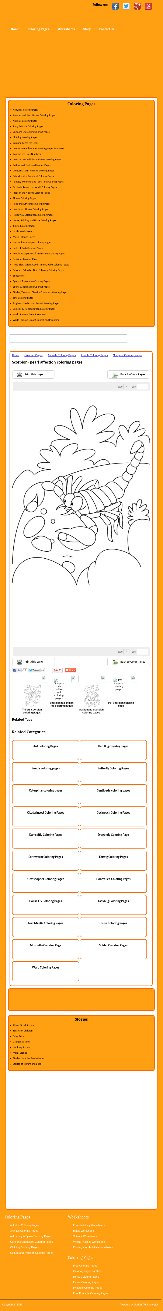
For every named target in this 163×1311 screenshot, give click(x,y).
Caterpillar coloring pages (45, 790)
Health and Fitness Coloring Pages (30, 209)
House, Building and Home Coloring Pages (34, 220)
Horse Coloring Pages (86, 1276)
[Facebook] (115, 6)
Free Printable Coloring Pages (90, 1293)
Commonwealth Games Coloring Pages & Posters (38, 148)
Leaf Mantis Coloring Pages (45, 923)
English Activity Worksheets (89, 1225)
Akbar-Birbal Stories (23, 1025)
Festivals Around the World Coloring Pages (35, 187)
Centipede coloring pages (113, 790)
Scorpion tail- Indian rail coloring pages (61, 704)
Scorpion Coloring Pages (127, 355)
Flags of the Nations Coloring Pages (31, 193)
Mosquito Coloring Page (45, 945)
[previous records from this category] (139, 386)
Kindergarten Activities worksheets (93, 1247)
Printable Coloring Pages (87, 1287)
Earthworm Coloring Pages (45, 857)
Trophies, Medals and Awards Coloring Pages (36, 303)
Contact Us (106, 29)
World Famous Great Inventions (29, 314)
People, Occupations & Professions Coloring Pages (39, 253)
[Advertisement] (81, 65)
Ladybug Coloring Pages (113, 901)
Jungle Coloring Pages (24, 226)
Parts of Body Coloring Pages (28, 248)
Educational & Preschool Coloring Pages (33, 176)
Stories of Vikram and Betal (27, 1064)
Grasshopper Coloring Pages (45, 879)
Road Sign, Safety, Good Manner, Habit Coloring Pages (41, 265)
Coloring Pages (38, 29)
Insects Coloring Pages (94, 355)
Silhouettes (19, 276)
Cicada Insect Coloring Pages (45, 813)
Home (40, 12)
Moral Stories (20, 1053)
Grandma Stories (22, 1042)
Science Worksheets (85, 1236)
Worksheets (66, 29)
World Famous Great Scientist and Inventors (36, 320)
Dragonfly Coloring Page (113, 835)
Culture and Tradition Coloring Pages (32, 165)
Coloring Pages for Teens (25, 143)
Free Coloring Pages (85, 1265)
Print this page (33, 374)
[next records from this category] (145, 386)
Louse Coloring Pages (113, 923)
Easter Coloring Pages (86, 1282)
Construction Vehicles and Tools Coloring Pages (37, 159)
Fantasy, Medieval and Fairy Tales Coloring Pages (38, 182)
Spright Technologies (146, 1304)
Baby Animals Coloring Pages (28, 126)
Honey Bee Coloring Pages (113, 879)
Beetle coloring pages (46, 768)
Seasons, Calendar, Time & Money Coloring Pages (38, 270)
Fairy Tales (18, 1036)
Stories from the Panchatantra (28, 1058)
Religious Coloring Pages (25, 259)
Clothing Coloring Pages (25, 137)
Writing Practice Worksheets (89, 1241)
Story (87, 29)
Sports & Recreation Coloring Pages (31, 287)
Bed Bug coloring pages (113, 746)
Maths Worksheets (22, 231)
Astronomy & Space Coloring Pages (31, 1236)
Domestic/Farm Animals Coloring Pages (33, 171)
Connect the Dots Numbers (27, 154)
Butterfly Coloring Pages (113, 768)
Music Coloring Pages (24, 237)
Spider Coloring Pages (113, 945)
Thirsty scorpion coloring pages (32, 711)
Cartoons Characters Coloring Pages (31, 132)
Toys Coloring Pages (23, 298)
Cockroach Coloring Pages (113, 813)
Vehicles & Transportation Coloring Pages (34, 309)
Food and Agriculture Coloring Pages (32, 204)
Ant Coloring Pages (45, 746)
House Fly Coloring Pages (45, 901)
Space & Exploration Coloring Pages (31, 281)
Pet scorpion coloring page (121, 704)
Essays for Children (22, 1031)
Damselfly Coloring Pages (45, 835)
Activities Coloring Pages (25, 110)
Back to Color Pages (132, 374)
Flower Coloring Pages (24, 198)
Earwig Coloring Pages (113, 857)
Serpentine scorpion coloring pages (91, 711)
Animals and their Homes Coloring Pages (34, 115)
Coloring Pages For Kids (87, 1271)
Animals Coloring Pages (25, 121)
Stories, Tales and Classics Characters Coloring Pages (40, 292)
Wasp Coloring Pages (45, 967)
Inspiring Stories (21, 1047)
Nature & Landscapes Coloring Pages (32, 242)
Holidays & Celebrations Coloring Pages (33, 215)
